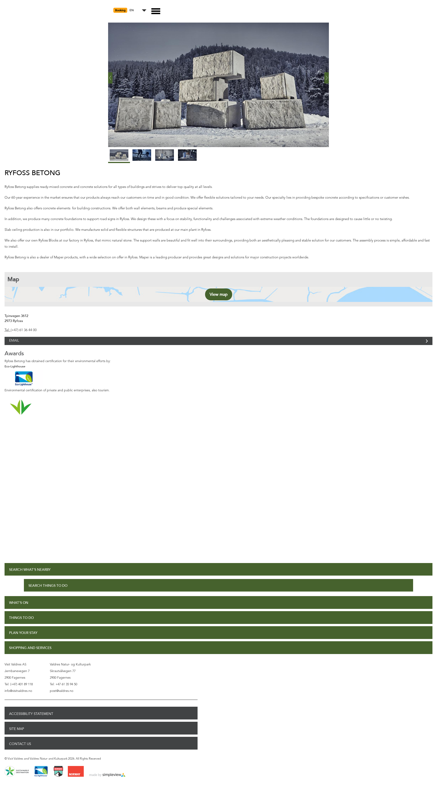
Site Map (16, 734)
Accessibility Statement (31, 719)
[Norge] (76, 776)
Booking (120, 10)
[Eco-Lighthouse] (41, 776)
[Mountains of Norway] (58, 776)
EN (132, 10)
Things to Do (21, 623)
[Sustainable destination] (17, 776)
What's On (18, 608)
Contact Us (20, 749)
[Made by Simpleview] (107, 780)
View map (219, 294)
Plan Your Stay (23, 638)
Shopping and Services (30, 653)
